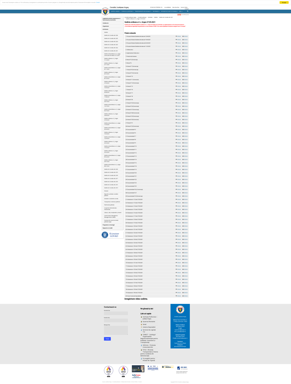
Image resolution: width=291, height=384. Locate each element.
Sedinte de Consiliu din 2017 (111, 178)
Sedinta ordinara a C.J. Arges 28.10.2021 (111, 73)
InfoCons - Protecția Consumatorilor (149, 346)
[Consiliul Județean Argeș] (105, 8)
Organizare (106, 26)
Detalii (98, 2)
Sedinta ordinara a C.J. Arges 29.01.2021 (111, 160)
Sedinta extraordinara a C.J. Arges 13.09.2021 (112, 86)
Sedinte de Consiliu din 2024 (111, 41)
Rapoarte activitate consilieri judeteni (111, 194)
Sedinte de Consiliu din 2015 (111, 184)
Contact (187, 9)
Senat (144, 324)
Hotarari (106, 191)
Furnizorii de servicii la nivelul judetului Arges (111, 221)
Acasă (103, 381)
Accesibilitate (168, 7)
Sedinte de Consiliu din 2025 (111, 38)
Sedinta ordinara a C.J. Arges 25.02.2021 (111, 151)
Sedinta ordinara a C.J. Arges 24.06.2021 (111, 114)
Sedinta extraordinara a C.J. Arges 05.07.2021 (112, 109)
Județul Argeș (115, 11)
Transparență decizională (143, 11)
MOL (180, 11)
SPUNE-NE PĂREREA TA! (156, 7)
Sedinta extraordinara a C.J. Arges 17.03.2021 (112, 146)
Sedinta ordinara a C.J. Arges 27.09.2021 (111, 82)
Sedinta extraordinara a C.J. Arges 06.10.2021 (112, 77)
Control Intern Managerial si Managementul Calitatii (111, 216)
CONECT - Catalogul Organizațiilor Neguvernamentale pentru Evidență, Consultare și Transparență (149, 338)
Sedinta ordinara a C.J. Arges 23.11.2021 (111, 63)
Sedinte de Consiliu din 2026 (111, 35)
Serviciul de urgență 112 (149, 331)
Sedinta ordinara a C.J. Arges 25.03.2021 (111, 142)
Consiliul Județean (127, 11)
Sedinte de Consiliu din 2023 (111, 44)
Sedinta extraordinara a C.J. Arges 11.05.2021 (112, 123)
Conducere (106, 23)
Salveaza (186, 36)
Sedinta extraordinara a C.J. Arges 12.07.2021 (112, 105)
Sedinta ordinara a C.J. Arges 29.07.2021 (111, 100)
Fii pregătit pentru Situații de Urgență (149, 359)
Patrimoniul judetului (109, 205)
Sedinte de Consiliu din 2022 (111, 47)
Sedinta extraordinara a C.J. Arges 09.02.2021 (112, 156)
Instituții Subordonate (125, 381)
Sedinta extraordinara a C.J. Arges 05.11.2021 (112, 68)
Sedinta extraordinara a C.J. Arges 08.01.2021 (112, 165)
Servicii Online (184, 7)
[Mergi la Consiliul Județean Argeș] (180, 309)
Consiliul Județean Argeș (130, 17)
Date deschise (175, 7)
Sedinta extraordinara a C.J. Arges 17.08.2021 (112, 96)
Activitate (105, 29)
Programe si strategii (109, 225)
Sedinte (106, 32)
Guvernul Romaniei (149, 321)
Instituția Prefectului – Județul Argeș (150, 318)
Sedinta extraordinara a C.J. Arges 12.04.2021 (112, 137)
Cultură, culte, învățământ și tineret (112, 212)
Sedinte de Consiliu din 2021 (111, 51)
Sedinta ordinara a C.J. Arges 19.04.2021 (111, 133)
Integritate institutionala (169, 11)
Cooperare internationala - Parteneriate (110, 208)
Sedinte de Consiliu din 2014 (111, 188)
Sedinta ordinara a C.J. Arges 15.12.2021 (111, 59)
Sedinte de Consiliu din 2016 (111, 181)
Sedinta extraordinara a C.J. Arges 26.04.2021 (112, 128)
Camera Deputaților (149, 327)
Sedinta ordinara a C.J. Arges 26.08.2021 (111, 91)
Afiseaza (179, 36)
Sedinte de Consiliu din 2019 (111, 172)
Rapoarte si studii (107, 228)
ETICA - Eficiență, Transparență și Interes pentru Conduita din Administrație (149, 353)
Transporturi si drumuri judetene (112, 201)
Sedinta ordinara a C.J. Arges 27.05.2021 (111, 119)
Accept (284, 2)
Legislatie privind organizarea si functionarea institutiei (111, 19)
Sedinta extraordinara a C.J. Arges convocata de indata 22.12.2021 (112, 54)
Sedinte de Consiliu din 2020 (111, 169)
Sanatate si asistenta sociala (111, 198)
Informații (156, 11)
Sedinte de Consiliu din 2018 (111, 175)
